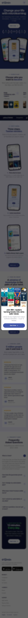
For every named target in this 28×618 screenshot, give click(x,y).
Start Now (13, 325)
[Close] (25, 290)
